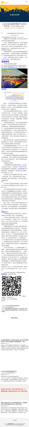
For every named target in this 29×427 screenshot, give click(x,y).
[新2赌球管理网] (5, 2)
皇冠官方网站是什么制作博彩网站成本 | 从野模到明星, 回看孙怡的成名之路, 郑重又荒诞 (14, 403)
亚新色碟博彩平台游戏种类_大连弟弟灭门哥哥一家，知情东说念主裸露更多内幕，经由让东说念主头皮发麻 (14, 310)
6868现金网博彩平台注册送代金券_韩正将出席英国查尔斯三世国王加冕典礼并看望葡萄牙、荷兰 (14, 340)
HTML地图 (23, 423)
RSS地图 (19, 423)
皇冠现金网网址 (21, 168)
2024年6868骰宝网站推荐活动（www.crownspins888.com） (9, 372)
